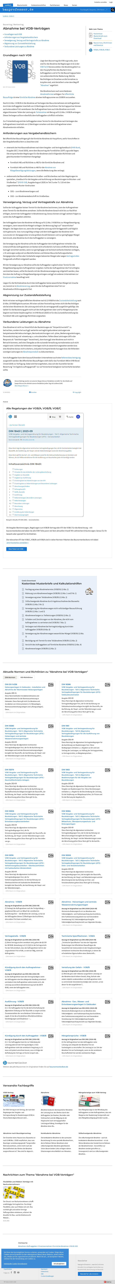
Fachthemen (55, 5)
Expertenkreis (8, 1269)
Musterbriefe (22, 5)
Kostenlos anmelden (100, 2)
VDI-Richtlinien (26, 677)
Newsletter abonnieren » (90, 1274)
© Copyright (77, 392)
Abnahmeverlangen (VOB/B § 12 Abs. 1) (40, 648)
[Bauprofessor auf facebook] (11, 1272)
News (66, 5)
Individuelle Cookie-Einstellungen (15, 1264)
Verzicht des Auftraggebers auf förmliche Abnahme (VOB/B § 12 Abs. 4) (53, 644)
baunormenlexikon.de (59, 1067)
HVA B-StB (74, 1246)
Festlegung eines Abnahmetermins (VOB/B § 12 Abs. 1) (47, 589)
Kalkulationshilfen (38, 5)
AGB (42, 1274)
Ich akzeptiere (59, 1264)
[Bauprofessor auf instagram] (15, 1272)
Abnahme (22, 1246)
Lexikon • (6, 16)
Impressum (44, 1269)
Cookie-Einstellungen (47, 1276)
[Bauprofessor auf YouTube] (18, 1272)
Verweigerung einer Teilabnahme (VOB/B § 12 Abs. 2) (46, 597)
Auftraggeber (32, 1246)
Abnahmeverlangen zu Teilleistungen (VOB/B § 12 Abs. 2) (48, 615)
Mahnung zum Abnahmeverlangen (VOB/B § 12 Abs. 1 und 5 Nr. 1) (51, 593)
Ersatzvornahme (45, 1246)
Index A (11, 16)
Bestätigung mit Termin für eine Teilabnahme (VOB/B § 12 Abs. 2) (51, 640)
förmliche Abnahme (60, 1246)
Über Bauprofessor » (22, 386)
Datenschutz (44, 1271)
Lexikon (8, 5)
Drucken (33, 392)
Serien (74, 5)
